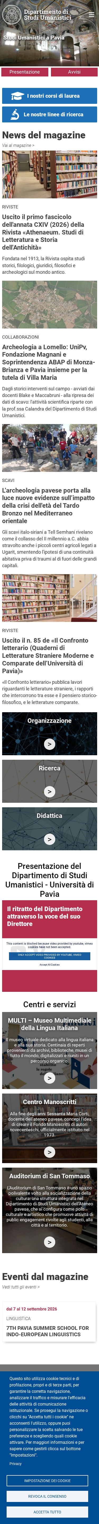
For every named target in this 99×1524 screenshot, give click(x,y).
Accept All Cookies (50, 964)
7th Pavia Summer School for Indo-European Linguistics (47, 1331)
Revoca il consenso (47, 1496)
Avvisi (74, 72)
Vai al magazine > (18, 145)
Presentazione (25, 72)
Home (91, 14)
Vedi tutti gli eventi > (21, 1287)
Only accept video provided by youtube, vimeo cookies (49, 956)
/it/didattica (49, 839)
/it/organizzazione (49, 744)
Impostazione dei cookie (47, 1480)
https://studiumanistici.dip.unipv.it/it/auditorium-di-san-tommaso (49, 1242)
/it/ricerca (49, 791)
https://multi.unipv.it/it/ (49, 1078)
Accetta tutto (47, 1512)
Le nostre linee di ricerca (53, 114)
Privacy (16, 1464)
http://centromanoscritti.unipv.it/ (49, 1152)
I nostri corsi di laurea (53, 96)
